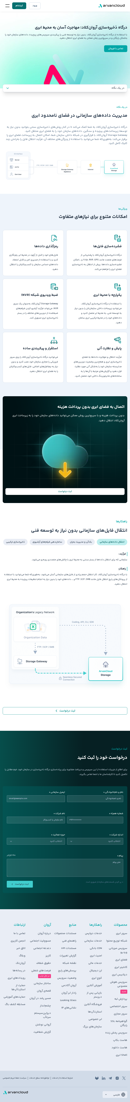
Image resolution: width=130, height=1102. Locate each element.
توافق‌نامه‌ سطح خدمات (39, 1078)
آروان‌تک (20, 963)
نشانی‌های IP (68, 1008)
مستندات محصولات (65, 934)
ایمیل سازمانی (58, 792)
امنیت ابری (96, 956)
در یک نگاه (118, 88)
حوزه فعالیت (59, 835)
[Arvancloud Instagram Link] (117, 1078)
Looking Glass (68, 1000)
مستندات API (68, 948)
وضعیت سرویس (66, 978)
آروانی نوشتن (43, 1025)
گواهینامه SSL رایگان (119, 1023)
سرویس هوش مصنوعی (118, 984)
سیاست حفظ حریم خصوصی (14, 1078)
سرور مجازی (120, 1014)
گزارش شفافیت (42, 1032)
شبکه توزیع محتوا (116, 941)
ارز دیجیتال (95, 971)
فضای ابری (121, 960)
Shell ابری (121, 1055)
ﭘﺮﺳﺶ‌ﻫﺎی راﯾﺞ (67, 971)
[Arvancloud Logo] (16, 1092)
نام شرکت (60, 813)
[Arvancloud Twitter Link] (124, 1078)
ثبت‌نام (19, 6)
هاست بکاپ (120, 1040)
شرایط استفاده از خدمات (62, 1078)
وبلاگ (22, 956)
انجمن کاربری (18, 941)
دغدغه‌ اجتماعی (42, 948)
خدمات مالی (95, 963)
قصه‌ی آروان (44, 991)
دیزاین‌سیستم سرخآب (42, 1015)
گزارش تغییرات (68, 956)
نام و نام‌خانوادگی (114, 792)
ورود (34, 6)
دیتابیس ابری (119, 975)
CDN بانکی (96, 948)
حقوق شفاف (43, 963)
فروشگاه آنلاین (93, 1004)
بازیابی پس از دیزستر (94, 995)
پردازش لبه (120, 999)
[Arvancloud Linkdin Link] (103, 1078)
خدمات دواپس (93, 934)
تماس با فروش (115, 49)
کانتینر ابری (120, 967)
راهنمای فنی (69, 941)
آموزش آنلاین (94, 986)
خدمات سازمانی (93, 941)
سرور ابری (121, 934)
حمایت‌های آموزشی (14, 997)
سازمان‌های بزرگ (92, 1027)
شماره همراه (117, 813)
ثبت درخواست (65, 491)
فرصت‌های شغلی (41, 971)
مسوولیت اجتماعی (40, 941)
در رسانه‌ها (19, 971)
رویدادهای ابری (16, 978)
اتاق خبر (20, 948)
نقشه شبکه (69, 963)
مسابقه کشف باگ (15, 1004)
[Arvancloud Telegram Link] (110, 1078)
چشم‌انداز (45, 1006)
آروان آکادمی (68, 986)
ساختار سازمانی (42, 984)
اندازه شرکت (117, 835)
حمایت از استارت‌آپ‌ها (18, 988)
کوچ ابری (97, 978)
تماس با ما (19, 934)
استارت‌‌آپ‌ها (95, 1012)
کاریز (48, 956)
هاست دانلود (119, 1048)
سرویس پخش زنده (116, 1033)
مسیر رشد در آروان (40, 998)
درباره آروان (44, 934)
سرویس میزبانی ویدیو (118, 950)
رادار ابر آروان (68, 993)
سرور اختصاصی (118, 1007)
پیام (121, 856)
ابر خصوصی (95, 1019)
